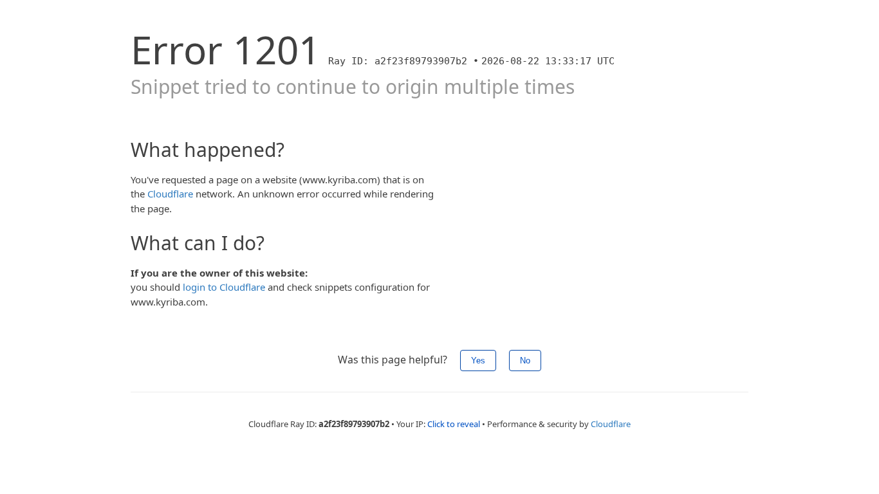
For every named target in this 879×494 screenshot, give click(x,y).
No (525, 360)
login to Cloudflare (224, 286)
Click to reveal (453, 424)
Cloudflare (170, 193)
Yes (478, 360)
